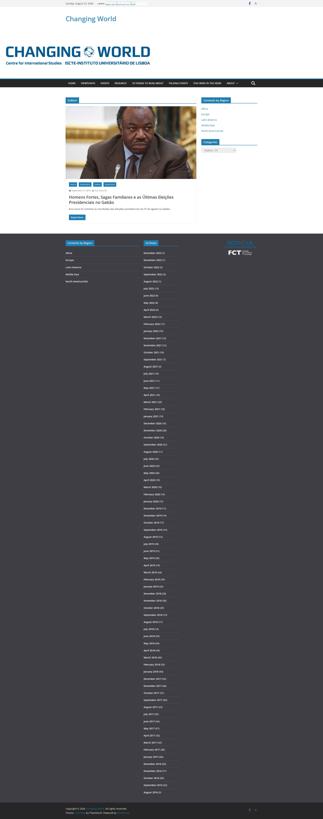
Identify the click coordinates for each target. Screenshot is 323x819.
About (231, 83)
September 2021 (153, 359)
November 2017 (153, 685)
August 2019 (151, 536)
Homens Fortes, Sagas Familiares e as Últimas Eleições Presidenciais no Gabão (121, 199)
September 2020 (153, 444)
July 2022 (149, 288)
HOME (72, 83)
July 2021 (149, 373)
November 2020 (153, 430)
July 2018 (149, 629)
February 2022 (152, 324)
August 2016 (151, 792)
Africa (73, 184)
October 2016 (151, 778)
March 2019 (150, 572)
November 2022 (153, 260)
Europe (205, 114)
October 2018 (151, 607)
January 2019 (151, 586)
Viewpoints (88, 83)
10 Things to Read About (147, 83)
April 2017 (149, 735)
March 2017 (150, 742)
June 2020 (149, 466)
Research (121, 83)
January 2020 (151, 501)
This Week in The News (207, 83)
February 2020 (152, 494)
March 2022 (150, 317)
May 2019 (149, 558)
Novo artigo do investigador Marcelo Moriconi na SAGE (121, 5)
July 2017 (149, 714)
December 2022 (152, 253)
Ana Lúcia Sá (101, 190)
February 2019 (152, 579)
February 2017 (152, 749)
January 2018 (151, 671)
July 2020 (149, 458)
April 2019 (149, 565)
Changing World (91, 18)
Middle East (208, 125)
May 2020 (149, 473)
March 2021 (150, 402)
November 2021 (153, 345)
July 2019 (149, 544)
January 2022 (151, 331)
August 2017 (151, 707)
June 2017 (149, 721)
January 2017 (151, 756)
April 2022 (149, 309)
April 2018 (149, 650)
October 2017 (151, 693)
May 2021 (149, 387)
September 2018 (153, 615)
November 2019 (153, 515)
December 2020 (152, 423)
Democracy (85, 184)
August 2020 (151, 451)
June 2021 (149, 380)
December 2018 (152, 593)
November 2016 (153, 771)
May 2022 (149, 302)
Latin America (209, 119)
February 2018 (152, 664)
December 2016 (152, 764)
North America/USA (212, 131)
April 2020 (149, 480)
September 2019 (153, 529)
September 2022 (153, 274)
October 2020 (151, 437)
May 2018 (149, 643)
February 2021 (152, 409)
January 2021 (151, 416)
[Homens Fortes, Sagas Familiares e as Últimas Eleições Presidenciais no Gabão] (131, 142)
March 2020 (150, 487)
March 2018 (150, 657)
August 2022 (151, 281)
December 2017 (152, 678)
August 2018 (151, 622)
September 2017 (153, 700)
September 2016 (153, 785)
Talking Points (178, 83)
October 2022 (151, 267)
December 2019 (152, 508)
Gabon (97, 184)
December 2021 (152, 338)
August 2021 (151, 366)
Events (105, 83)
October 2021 (151, 352)
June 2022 (149, 295)
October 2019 (151, 522)
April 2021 (149, 395)
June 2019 (149, 551)
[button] (236, 83)
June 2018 (149, 636)
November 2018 (153, 600)
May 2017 (149, 728)
